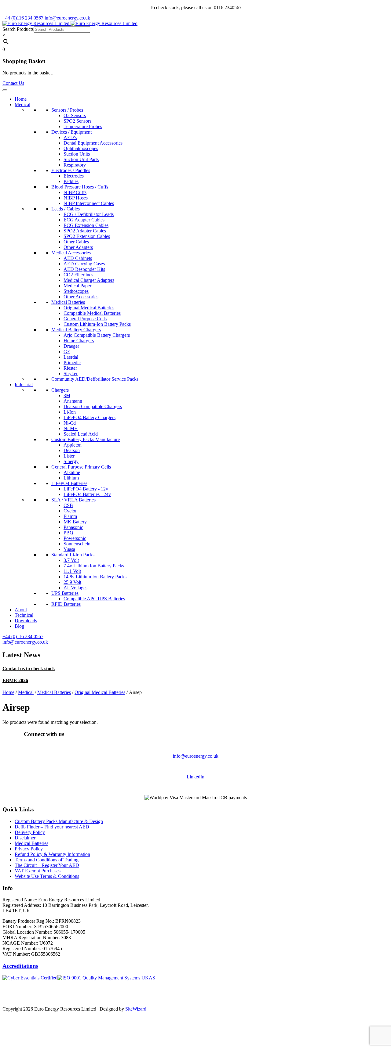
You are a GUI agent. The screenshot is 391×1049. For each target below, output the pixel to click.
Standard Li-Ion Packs (72, 554)
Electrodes (74, 175)
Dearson (72, 450)
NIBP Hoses (76, 197)
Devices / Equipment (71, 132)
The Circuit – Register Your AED (47, 865)
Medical (22, 104)
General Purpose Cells (85, 318)
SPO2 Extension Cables (87, 236)
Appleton (73, 444)
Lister (69, 455)
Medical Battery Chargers (76, 329)
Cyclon (71, 510)
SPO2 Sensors (77, 121)
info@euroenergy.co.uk (195, 756)
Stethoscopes (76, 291)
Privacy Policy (29, 848)
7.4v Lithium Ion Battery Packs (94, 565)
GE (67, 351)
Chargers (60, 390)
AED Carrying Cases (84, 263)
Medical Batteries (68, 302)
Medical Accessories (71, 252)
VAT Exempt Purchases (37, 870)
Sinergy (71, 461)
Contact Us (13, 83)
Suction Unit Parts (81, 159)
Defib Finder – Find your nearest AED (52, 826)
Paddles (71, 181)
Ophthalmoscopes (81, 148)
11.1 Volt (72, 571)
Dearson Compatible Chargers (93, 406)
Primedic (72, 362)
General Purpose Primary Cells (81, 466)
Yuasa (69, 549)
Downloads (26, 620)
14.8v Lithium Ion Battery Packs (95, 576)
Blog (19, 626)
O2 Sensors (75, 115)
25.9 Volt (72, 582)
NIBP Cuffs (75, 192)
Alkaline (72, 472)
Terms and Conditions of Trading (47, 859)
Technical (24, 615)
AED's (70, 137)
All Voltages (75, 587)
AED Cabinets (78, 258)
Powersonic (75, 538)
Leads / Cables (65, 208)
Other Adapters (78, 247)
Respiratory (75, 164)
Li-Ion (70, 412)
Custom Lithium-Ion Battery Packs (97, 324)
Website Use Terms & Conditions (47, 876)
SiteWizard (135, 1008)
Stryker (71, 373)
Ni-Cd (70, 423)
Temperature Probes (83, 126)
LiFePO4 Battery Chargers (89, 417)
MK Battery (75, 521)
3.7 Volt (71, 560)
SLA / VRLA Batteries (73, 499)
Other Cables (76, 241)
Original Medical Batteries (89, 307)
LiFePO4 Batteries (69, 483)
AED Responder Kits (84, 269)
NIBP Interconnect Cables (89, 203)
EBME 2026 (15, 680)
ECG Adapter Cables (84, 219)
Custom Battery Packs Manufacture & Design (59, 821)
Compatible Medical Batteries (92, 313)
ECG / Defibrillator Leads (89, 214)
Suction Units (77, 153)
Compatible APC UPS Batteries (94, 598)
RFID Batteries (66, 604)
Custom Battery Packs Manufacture (85, 439)
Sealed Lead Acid (81, 433)
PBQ (68, 532)
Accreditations (20, 966)
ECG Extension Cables (86, 225)
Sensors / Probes (67, 110)
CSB (68, 505)
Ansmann (73, 401)
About (21, 609)
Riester (70, 368)
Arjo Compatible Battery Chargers (97, 335)
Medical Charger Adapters (89, 280)
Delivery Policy (30, 832)
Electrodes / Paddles (70, 170)
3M (67, 395)
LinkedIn (195, 776)
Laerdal (71, 357)
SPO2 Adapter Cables (85, 230)
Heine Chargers (79, 340)
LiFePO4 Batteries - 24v (87, 494)
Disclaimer (25, 837)
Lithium (71, 477)
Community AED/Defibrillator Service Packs (94, 379)
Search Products (18, 29)
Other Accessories (81, 296)
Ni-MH (71, 428)
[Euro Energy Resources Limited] (69, 23)
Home (21, 99)
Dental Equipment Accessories (93, 142)
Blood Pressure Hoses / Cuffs (79, 186)
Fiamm (70, 516)
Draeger (71, 346)
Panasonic (73, 527)
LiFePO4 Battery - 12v (86, 488)
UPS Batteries (65, 593)
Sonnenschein (77, 543)
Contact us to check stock (28, 668)
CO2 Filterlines (78, 274)
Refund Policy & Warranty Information (52, 854)
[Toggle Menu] (4, 90)
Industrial (24, 384)
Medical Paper (77, 285)
